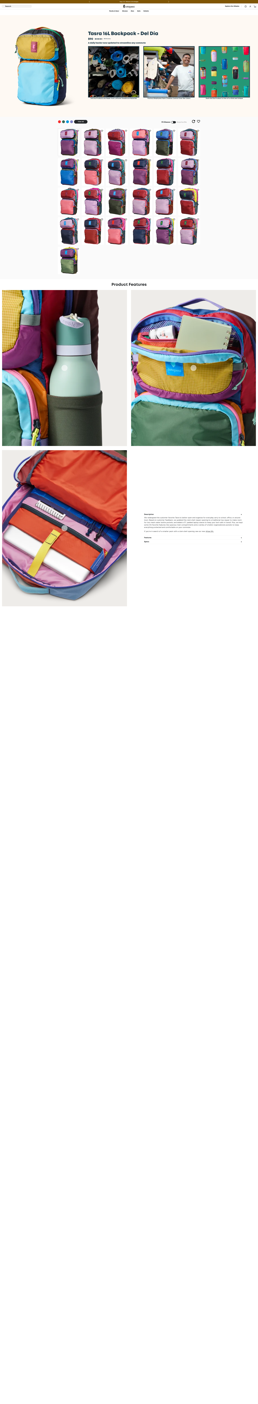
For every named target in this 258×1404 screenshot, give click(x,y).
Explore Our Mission (232, 6)
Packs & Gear (114, 11)
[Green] (63, 121)
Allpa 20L (210, 531)
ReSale (146, 11)
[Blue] (67, 121)
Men (132, 11)
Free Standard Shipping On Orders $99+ (129, 1)
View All (81, 121)
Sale (138, 11)
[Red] (59, 121)
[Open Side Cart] (255, 6)
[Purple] (71, 121)
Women (125, 11)
